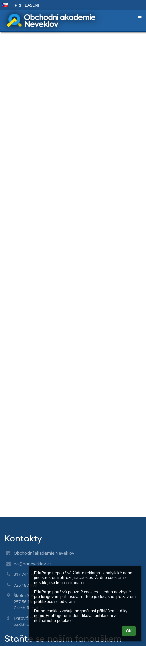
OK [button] (129, 631)
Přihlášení (27, 5)
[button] (5, 5)
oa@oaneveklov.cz (32, 563)
